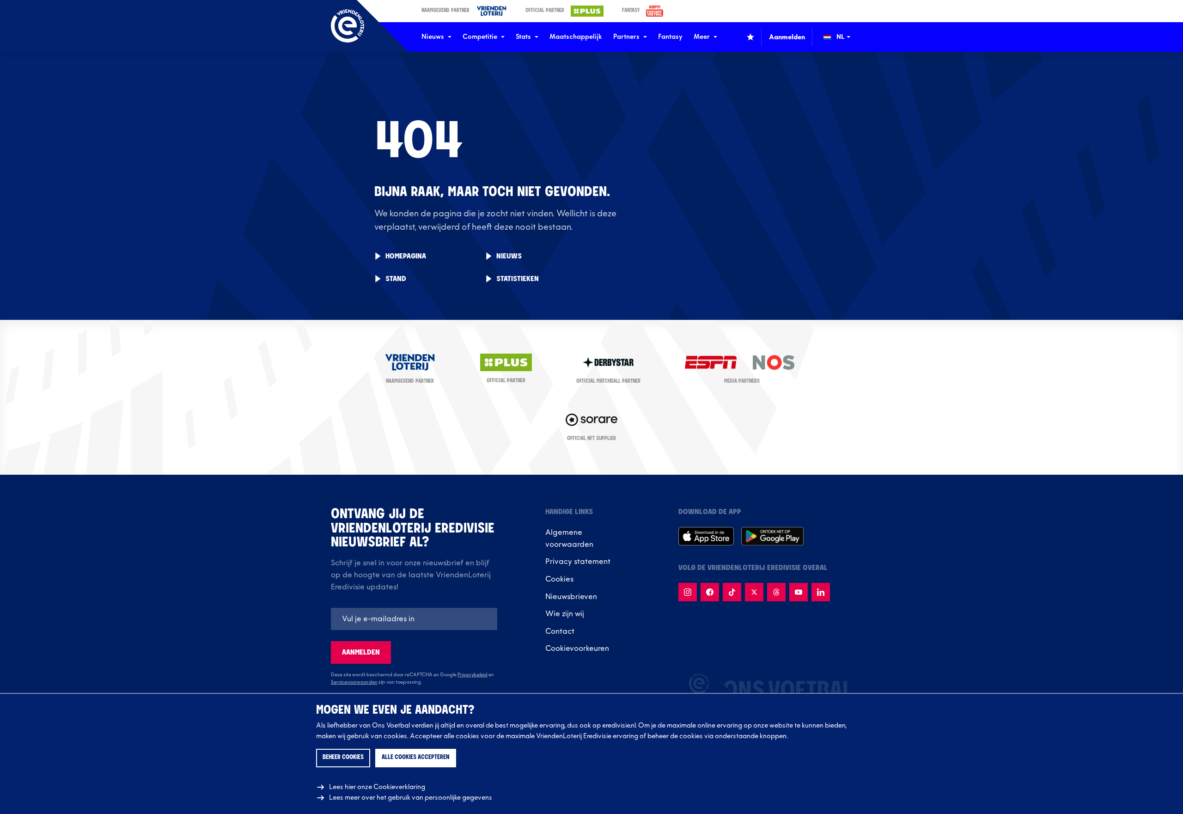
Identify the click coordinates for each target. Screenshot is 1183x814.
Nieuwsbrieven (571, 597)
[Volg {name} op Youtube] (798, 592)
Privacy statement (577, 562)
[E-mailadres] (414, 619)
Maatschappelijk (575, 36)
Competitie (480, 36)
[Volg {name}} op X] (754, 592)
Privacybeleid (472, 675)
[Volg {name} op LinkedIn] (820, 592)
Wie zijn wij (564, 614)
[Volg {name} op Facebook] (710, 592)
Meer (702, 36)
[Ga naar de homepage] (347, 26)
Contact (559, 631)
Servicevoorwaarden (354, 682)
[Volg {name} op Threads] (776, 592)
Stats (523, 36)
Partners (626, 36)
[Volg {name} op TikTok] (732, 592)
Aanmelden (361, 652)
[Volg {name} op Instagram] (687, 592)
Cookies (559, 579)
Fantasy (670, 36)
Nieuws (432, 36)
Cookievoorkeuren (577, 648)
